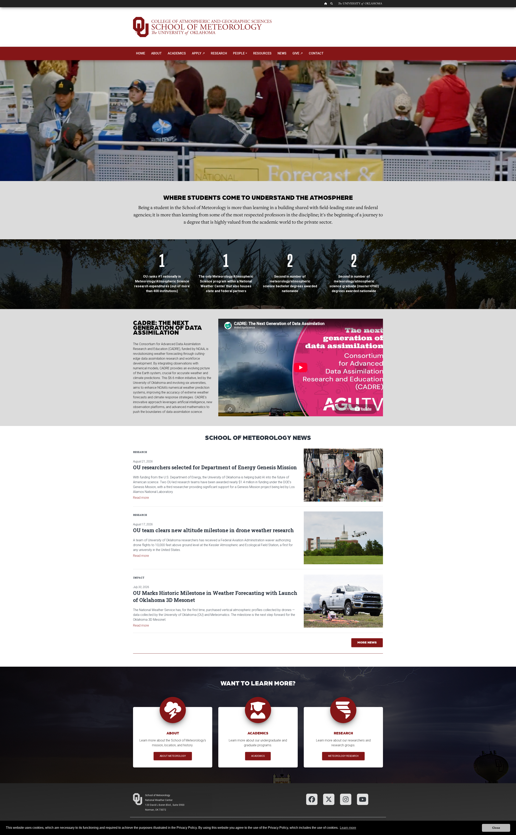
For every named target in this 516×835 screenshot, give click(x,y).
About (156, 53)
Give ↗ (297, 53)
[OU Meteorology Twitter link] (329, 799)
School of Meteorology (157, 795)
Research (219, 53)
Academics (177, 53)
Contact (316, 53)
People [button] (239, 53)
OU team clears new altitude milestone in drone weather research (213, 530)
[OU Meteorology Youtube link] (363, 799)
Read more (141, 498)
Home (140, 53)
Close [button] (496, 827)
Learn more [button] (348, 827)
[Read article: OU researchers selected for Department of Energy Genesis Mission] (343, 475)
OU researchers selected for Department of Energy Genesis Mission (215, 467)
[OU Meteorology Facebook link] (312, 799)
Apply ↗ (198, 53)
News (282, 53)
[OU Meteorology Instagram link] (346, 799)
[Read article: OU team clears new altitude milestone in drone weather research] (343, 537)
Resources (262, 53)
